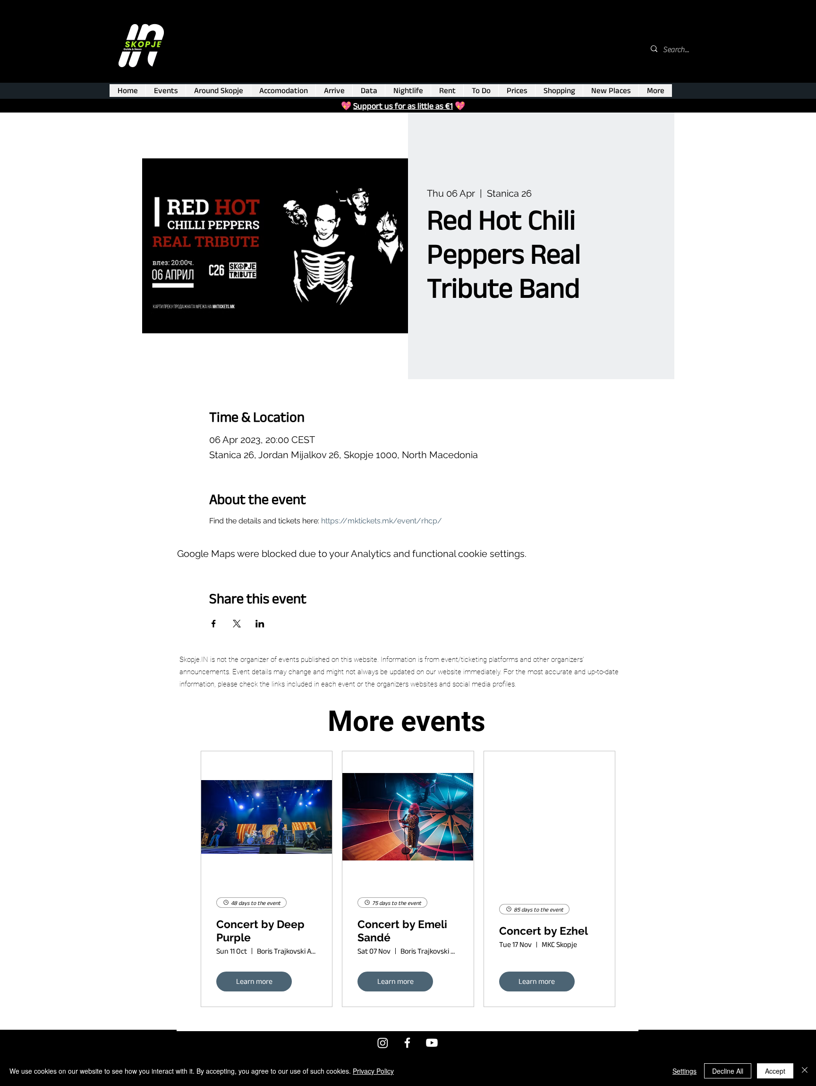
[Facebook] (407, 1043)
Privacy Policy (373, 1071)
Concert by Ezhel (543, 930)
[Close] (804, 1070)
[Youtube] (432, 1043)
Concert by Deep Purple (260, 931)
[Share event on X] (236, 623)
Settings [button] (684, 1071)
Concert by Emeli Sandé (402, 931)
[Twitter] (383, 1043)
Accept (775, 1071)
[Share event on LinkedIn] (259, 623)
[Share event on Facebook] (213, 623)
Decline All (727, 1071)
